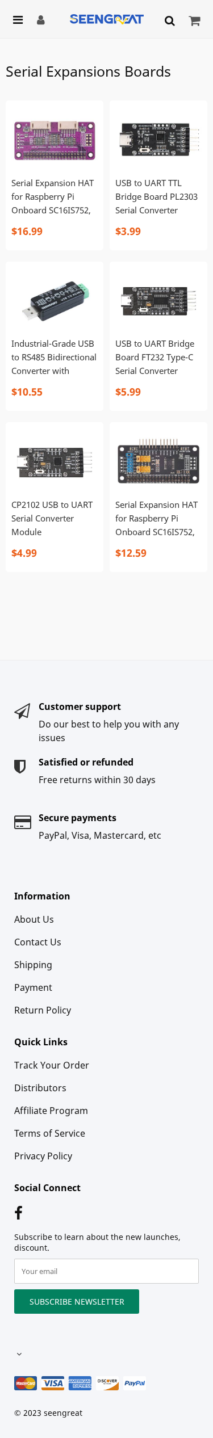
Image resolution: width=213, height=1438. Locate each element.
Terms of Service (49, 1133)
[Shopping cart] (195, 20)
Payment (33, 987)
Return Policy (42, 1010)
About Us (34, 919)
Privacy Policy (43, 1156)
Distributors (40, 1088)
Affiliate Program (51, 1110)
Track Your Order (51, 1065)
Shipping (33, 964)
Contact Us (37, 942)
